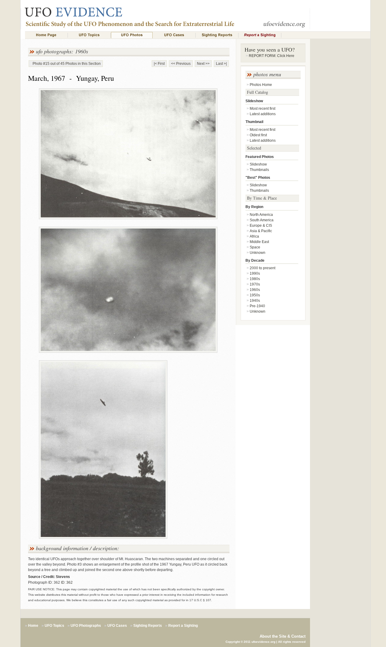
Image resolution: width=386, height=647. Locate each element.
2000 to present (262, 268)
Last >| (221, 64)
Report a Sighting (183, 625)
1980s (255, 279)
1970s (255, 284)
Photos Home (261, 85)
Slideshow (258, 164)
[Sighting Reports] (217, 35)
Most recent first (262, 108)
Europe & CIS (261, 225)
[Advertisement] (340, 146)
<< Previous (181, 64)
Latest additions (263, 114)
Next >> (203, 64)
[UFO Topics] (89, 35)
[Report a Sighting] (260, 35)
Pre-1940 (257, 306)
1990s (255, 273)
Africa (254, 236)
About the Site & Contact (282, 636)
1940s (255, 300)
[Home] (46, 35)
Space (255, 247)
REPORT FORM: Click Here (271, 56)
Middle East (259, 242)
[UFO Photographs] (132, 35)
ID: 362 (67, 582)
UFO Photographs (86, 625)
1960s (255, 290)
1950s (255, 295)
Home (33, 625)
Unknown (257, 253)
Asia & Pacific (261, 231)
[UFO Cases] (174, 35)
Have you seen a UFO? (270, 49)
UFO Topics (54, 625)
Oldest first (258, 135)
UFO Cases (117, 625)
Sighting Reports (147, 625)
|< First (159, 64)
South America (262, 220)
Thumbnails (259, 170)
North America (261, 215)
